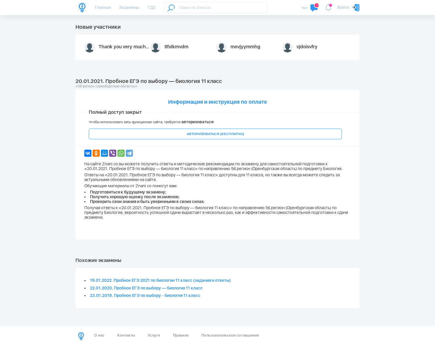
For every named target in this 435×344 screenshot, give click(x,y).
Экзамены (129, 7)
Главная (103, 7)
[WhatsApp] (121, 153)
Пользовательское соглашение (230, 335)
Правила (180, 335)
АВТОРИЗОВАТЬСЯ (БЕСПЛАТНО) (215, 134)
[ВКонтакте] (87, 153)
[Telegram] (129, 153)
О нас (99, 335)
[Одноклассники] (96, 153)
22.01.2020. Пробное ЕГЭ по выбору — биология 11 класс (146, 288)
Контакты (126, 335)
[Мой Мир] (104, 153)
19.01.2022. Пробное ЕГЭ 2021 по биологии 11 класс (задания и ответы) (160, 280)
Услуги (154, 335)
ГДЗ (152, 7)
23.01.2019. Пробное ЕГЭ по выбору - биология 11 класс (145, 295)
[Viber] (112, 153)
